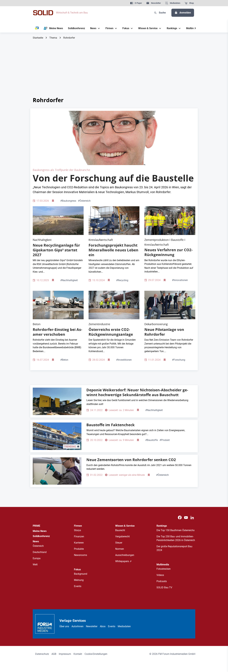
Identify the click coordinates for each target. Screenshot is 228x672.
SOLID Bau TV (164, 587)
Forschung (178, 359)
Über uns (64, 626)
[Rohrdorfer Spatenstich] (114, 305)
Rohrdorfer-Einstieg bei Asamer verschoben (57, 332)
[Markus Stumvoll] (114, 138)
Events (77, 586)
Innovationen (180, 280)
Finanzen (79, 536)
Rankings (161, 525)
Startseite (38, 37)
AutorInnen (77, 626)
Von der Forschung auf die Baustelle (113, 178)
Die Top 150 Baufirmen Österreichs (175, 530)
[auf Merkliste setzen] (53, 201)
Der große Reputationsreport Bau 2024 (174, 548)
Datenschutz (42, 653)
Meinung (79, 580)
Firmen (78, 525)
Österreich (84, 200)
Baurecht (120, 530)
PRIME (36, 525)
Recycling (122, 280)
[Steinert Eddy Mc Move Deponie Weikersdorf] (57, 401)
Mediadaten (124, 626)
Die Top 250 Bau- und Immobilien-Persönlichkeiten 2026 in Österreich (175, 538)
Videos (160, 575)
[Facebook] (180, 517)
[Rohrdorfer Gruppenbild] (169, 305)
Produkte (79, 548)
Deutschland (40, 552)
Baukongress (68, 200)
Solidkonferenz (41, 536)
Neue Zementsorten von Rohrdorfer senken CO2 (131, 459)
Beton (64, 359)
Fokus (77, 569)
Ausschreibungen (124, 555)
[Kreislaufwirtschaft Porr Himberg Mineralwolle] (114, 220)
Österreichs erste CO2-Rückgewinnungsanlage (111, 332)
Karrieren (79, 542)
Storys (77, 530)
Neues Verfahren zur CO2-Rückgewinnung (168, 252)
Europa (36, 558)
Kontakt (78, 653)
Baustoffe (151, 440)
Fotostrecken (163, 568)
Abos (102, 626)
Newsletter (91, 626)
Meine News (40, 531)
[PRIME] (37, 28)
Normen (119, 548)
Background (80, 573)
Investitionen (124, 359)
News (36, 541)
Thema (53, 37)
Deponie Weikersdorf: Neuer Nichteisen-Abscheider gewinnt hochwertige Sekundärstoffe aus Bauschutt (137, 392)
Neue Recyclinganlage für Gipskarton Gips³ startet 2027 (56, 250)
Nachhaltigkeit (69, 280)
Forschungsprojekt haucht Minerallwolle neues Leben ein (113, 250)
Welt (35, 564)
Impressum (65, 653)
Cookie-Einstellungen (96, 653)
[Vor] (195, 28)
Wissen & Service (125, 525)
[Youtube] (186, 517)
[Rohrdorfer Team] (169, 220)
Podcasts (161, 581)
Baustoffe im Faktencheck (110, 424)
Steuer (118, 542)
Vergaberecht (122, 536)
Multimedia (162, 564)
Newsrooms (80, 555)
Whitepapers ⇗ (123, 561)
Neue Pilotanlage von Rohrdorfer (164, 332)
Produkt (165, 440)
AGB (53, 653)
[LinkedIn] (192, 517)
